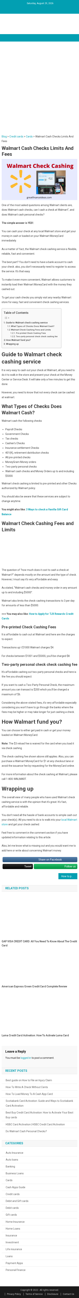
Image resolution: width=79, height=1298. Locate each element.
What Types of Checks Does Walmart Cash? (32, 326)
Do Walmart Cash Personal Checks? (26, 1131)
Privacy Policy (14, 1294)
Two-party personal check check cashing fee (36, 336)
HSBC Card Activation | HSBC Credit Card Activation (35, 1124)
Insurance (11, 1235)
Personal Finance (16, 1270)
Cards (9, 1180)
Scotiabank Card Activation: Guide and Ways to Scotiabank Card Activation (39, 1103)
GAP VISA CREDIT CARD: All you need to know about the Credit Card (39, 943)
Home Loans (13, 1228)
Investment (12, 1242)
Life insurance (14, 1249)
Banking (10, 1166)
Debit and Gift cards (17, 1201)
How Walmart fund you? (18, 340)
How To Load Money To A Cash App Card (29, 1094)
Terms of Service (34, 1294)
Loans (9, 1256)
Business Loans (15, 1173)
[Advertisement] (39, 92)
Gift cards (11, 1214)
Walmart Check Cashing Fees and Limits (31, 329)
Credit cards (13, 1194)
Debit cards (12, 1207)
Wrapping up (12, 344)
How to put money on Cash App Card (69, 876)
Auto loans (12, 1159)
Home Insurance (15, 1221)
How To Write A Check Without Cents (27, 1087)
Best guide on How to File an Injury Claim (29, 1080)
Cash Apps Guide (15, 1187)
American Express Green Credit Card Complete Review (34, 986)
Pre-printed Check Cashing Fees (31, 333)
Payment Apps (14, 1263)
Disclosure (52, 1294)
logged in (26, 1057)
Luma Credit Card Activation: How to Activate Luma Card (35, 1035)
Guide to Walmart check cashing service (27, 322)
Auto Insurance (14, 1152)
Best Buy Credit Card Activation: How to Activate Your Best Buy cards (39, 1115)
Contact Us (68, 1294)
